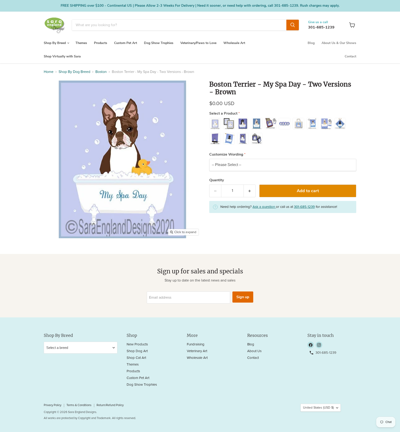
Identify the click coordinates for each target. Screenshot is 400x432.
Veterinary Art (197, 351)
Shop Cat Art (136, 358)
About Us (254, 351)
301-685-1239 (321, 27)
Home (48, 72)
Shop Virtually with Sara (62, 56)
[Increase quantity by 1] (250, 191)
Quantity (216, 180)
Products (100, 43)
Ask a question (264, 207)
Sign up (242, 297)
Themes (81, 43)
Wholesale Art (234, 43)
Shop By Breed (55, 43)
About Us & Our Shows (339, 43)
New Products (137, 344)
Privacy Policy (52, 405)
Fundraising (195, 344)
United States (318, 407)
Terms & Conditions (78, 405)
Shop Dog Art (137, 351)
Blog (311, 43)
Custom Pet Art (125, 43)
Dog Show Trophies (158, 43)
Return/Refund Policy (110, 405)
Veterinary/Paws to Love (198, 43)
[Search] (292, 25)
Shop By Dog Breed (74, 72)
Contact (350, 56)
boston (101, 72)
